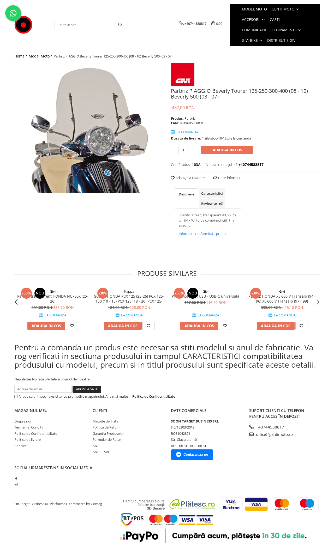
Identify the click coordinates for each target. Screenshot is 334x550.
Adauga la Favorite (190, 177)
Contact (20, 445)
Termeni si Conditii (28, 427)
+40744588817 (269, 427)
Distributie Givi (281, 40)
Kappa (129, 291)
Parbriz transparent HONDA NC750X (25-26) (52, 299)
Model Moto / (41, 56)
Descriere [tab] (186, 194)
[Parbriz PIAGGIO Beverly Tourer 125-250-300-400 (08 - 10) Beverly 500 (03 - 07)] (88, 128)
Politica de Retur (105, 427)
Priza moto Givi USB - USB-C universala (205, 296)
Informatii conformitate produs (203, 233)
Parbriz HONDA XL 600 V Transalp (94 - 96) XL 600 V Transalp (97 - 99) (282, 299)
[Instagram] (16, 484)
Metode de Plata (105, 421)
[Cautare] (120, 25)
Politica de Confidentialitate (153, 396)
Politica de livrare (27, 439)
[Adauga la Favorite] (72, 326)
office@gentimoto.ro (274, 434)
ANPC (97, 445)
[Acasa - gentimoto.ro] (30, 25)
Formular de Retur (107, 439)
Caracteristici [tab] (212, 193)
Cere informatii (229, 177)
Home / (21, 56)
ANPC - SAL (101, 451)
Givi (53, 291)
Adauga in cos (227, 149)
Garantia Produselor (108, 433)
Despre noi (22, 421)
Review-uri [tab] (212, 203)
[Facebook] (16, 478)
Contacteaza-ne (195, 454)
